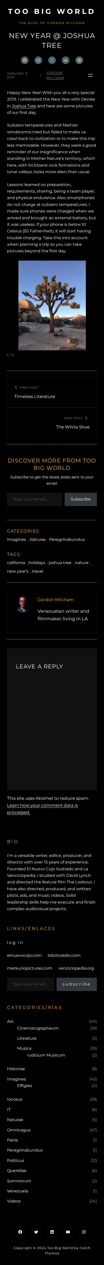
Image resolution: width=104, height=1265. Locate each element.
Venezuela (17, 1191)
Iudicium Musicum (46, 1055)
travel (37, 571)
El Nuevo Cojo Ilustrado (50, 869)
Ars (10, 1021)
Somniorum (19, 1181)
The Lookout (79, 882)
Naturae (38, 539)
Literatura (26, 1038)
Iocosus (14, 1099)
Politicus (15, 1160)
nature (82, 562)
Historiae (16, 1068)
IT (9, 1109)
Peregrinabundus (67, 539)
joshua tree (60, 562)
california (16, 562)
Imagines (16, 539)
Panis (12, 1140)
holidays (37, 562)
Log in (15, 942)
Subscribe (81, 499)
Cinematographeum (38, 1028)
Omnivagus (19, 1130)
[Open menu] (90, 75)
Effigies (24, 1085)
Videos (14, 1201)
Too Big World (52, 11)
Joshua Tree (24, 106)
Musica (24, 1048)
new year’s (18, 571)
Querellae (17, 1170)
